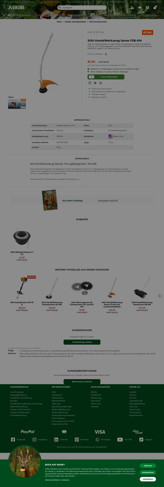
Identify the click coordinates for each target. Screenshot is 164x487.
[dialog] (82, 243)
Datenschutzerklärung (52, 480)
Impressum (65, 480)
